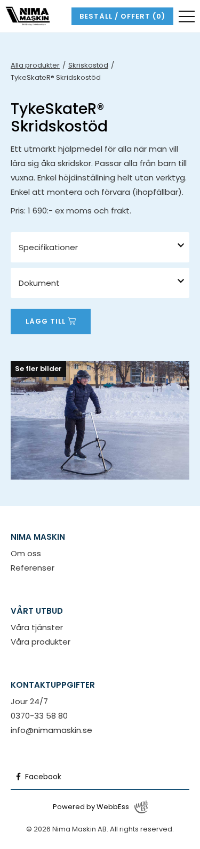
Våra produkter (40, 641)
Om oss (26, 553)
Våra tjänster (37, 627)
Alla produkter (35, 65)
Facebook (42, 776)
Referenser (32, 567)
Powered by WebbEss (91, 807)
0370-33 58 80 (39, 715)
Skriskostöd (88, 65)
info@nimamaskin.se (51, 730)
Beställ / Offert (122, 16)
